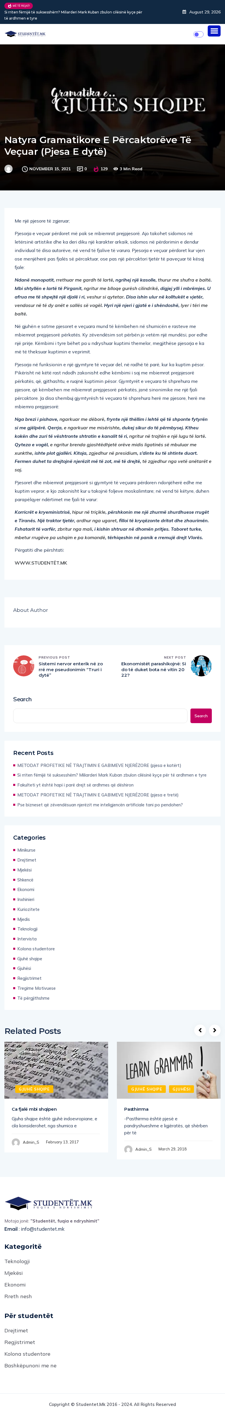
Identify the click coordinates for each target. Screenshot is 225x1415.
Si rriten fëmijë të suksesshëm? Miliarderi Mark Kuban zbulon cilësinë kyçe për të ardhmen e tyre (73, 15)
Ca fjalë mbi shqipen (34, 1109)
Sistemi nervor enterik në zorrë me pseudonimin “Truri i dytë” (71, 669)
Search (22, 699)
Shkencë (25, 880)
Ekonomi (25, 889)
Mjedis (23, 919)
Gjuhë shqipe (29, 958)
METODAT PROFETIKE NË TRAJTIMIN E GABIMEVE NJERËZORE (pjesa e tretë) (98, 795)
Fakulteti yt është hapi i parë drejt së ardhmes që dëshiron (75, 785)
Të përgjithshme (33, 998)
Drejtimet (26, 860)
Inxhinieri (25, 899)
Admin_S (31, 1142)
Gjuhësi (24, 968)
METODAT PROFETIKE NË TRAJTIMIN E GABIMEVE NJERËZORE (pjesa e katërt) (99, 765)
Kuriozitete (28, 909)
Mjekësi (24, 870)
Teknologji (27, 929)
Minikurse (26, 850)
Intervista (27, 939)
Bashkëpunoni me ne (30, 1365)
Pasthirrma (136, 1109)
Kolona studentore (36, 949)
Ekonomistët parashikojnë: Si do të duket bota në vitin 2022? (153, 669)
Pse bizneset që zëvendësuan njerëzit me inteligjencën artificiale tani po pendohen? (100, 805)
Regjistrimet (29, 978)
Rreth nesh (18, 1296)
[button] (214, 31)
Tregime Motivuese (36, 988)
